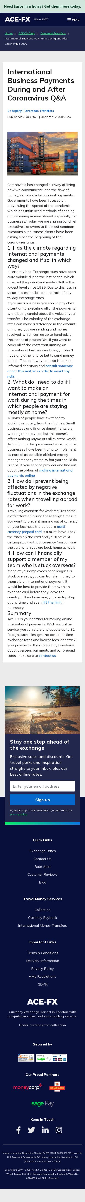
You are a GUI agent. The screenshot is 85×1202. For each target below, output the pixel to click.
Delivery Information (42, 961)
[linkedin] (45, 1131)
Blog (42, 882)
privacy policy (18, 814)
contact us (47, 655)
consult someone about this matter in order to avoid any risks (40, 371)
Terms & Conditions (42, 953)
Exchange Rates (42, 851)
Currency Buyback (42, 917)
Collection (43, 909)
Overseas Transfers (53, 33)
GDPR (43, 984)
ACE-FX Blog (27, 33)
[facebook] (18, 1131)
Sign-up (42, 799)
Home (9, 33)
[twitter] (31, 1131)
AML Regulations (42, 976)
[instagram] (59, 1131)
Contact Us (42, 858)
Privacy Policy (42, 968)
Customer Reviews (42, 874)
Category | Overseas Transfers (30, 111)
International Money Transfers (42, 925)
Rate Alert (42, 866)
